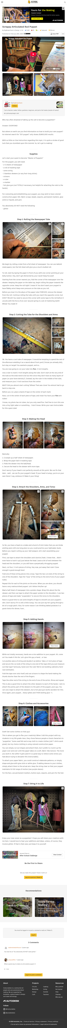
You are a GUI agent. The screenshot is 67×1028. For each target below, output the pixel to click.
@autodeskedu (10, 1013)
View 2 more (54, 646)
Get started (58, 989)
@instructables (10, 1009)
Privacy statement (41, 1021)
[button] (2, 2)
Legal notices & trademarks (48, 1024)
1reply (7, 969)
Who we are (59, 997)
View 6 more (53, 537)
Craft (33, 994)
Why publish (59, 987)
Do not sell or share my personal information (25, 1024)
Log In (34, 935)
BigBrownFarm (8, 30)
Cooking (45, 987)
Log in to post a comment (33, 975)
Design (17, 30)
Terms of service (29, 1021)
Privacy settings (53, 1021)
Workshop (35, 989)
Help (56, 992)
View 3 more (57, 723)
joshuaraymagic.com (12, 113)
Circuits (34, 987)
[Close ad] (63, 8)
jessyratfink (12, 960)
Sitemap (58, 994)
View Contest (57, 855)
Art (22, 30)
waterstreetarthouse (14, 947)
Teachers (46, 994)
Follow (15, 106)
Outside (45, 992)
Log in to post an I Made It (33, 877)
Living (45, 989)
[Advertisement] (33, 15)
